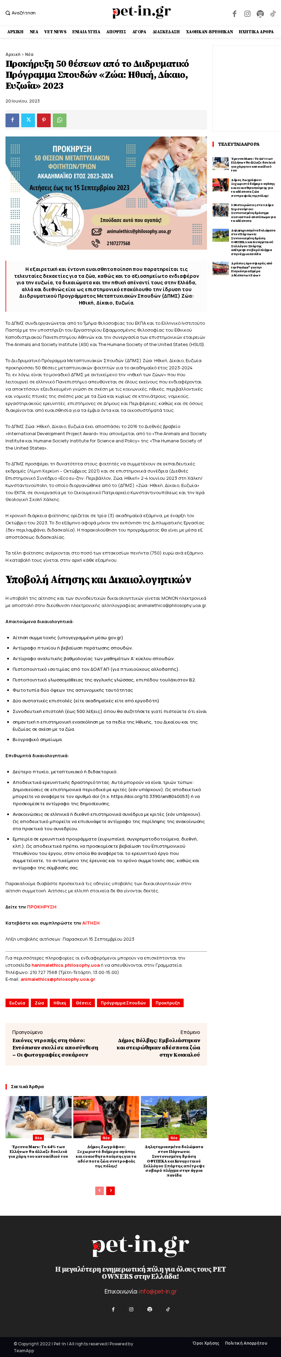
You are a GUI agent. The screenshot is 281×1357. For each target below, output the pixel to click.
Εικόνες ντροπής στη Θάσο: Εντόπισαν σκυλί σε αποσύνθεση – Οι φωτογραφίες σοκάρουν (55, 1047)
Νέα (29, 54)
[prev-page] (99, 1191)
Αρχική (13, 54)
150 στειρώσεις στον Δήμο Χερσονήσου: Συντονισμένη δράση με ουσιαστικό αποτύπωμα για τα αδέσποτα (253, 213)
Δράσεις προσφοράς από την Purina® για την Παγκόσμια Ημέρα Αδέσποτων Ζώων (251, 269)
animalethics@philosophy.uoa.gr (58, 979)
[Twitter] (28, 120)
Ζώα (39, 1003)
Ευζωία (17, 1003)
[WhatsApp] (59, 120)
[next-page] (110, 1191)
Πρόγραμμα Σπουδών (123, 1003)
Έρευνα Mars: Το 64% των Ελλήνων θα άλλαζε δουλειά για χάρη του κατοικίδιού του (38, 1151)
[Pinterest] (44, 120)
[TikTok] (273, 12)
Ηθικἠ (59, 1003)
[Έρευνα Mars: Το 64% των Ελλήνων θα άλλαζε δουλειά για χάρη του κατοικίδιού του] (38, 1117)
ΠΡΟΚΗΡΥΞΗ (42, 907)
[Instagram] (247, 12)
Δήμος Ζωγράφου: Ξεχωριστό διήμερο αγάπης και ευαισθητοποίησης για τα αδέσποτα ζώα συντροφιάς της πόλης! (106, 1156)
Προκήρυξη (168, 1003)
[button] (19, 13)
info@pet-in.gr (157, 1291)
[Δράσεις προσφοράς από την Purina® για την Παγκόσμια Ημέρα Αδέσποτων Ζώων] (220, 268)
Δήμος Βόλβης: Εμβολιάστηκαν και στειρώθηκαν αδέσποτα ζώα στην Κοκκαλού (158, 1047)
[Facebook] (234, 12)
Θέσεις (83, 1003)
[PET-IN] (141, 12)
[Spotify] (260, 12)
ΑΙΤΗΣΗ (91, 923)
